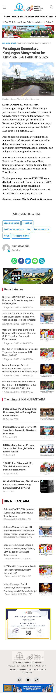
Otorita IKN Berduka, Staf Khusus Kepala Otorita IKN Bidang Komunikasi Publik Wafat (21, 485)
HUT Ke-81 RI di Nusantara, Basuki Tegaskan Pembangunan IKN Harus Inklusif (20, 570)
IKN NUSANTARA (44, 16)
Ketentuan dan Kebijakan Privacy (27, 662)
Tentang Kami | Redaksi (20, 669)
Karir (43, 669)
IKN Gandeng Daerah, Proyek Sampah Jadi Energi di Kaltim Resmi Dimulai (19, 449)
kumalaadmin (20, 246)
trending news (21, 235)
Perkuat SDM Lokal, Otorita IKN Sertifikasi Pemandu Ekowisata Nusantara (20, 430)
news (6, 235)
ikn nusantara (41, 229)
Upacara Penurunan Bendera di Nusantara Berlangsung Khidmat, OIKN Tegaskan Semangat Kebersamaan (19, 550)
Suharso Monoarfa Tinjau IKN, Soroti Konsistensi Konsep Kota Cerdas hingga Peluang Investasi (19, 531)
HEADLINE (17, 16)
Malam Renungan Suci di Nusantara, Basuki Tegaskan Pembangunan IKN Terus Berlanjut (20, 588)
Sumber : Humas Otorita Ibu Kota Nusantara (20, 99)
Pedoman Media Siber (36, 666)
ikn (28, 229)
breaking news (11, 223)
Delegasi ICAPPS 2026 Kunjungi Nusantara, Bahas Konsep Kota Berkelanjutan (20, 412)
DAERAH (29, 16)
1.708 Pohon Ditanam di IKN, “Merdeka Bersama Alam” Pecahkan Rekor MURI (18, 467)
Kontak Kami (27, 673)
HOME (7, 16)
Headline (27, 223)
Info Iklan (35, 669)
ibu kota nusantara (14, 229)
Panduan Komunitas (17, 666)
